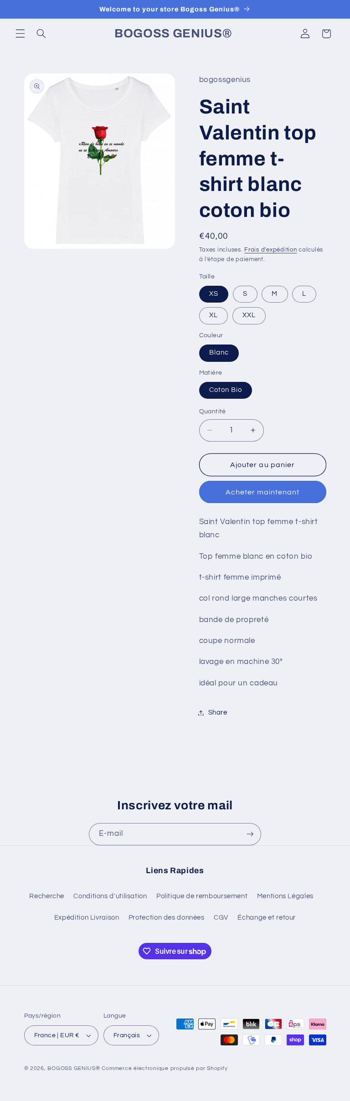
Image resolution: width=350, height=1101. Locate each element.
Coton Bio (225, 389)
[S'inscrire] (250, 834)
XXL (249, 315)
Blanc (219, 352)
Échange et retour (266, 917)
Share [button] (217, 712)
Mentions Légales (285, 896)
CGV (221, 917)
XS (213, 293)
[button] (20, 33)
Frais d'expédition (270, 250)
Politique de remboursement (201, 896)
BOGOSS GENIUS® (73, 1068)
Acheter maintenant (263, 492)
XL (213, 315)
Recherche (46, 896)
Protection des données (167, 917)
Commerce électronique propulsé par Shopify (164, 1068)
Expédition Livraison (86, 917)
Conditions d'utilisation (110, 896)
